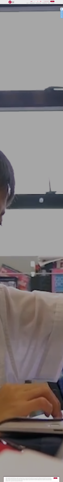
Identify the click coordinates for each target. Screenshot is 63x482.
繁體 (31, 1)
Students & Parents (46, 1)
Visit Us (52, 1)
